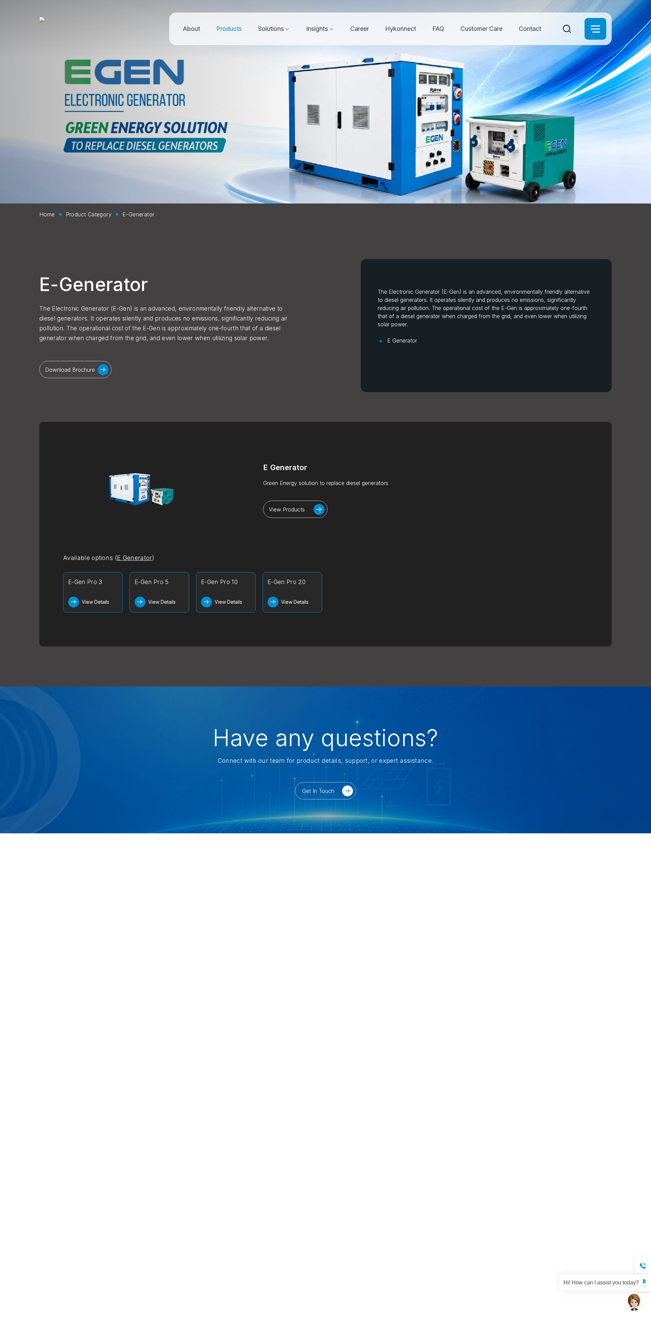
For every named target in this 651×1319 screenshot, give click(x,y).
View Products (287, 509)
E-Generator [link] (138, 214)
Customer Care (481, 29)
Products (229, 29)
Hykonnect (400, 29)
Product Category (89, 214)
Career (359, 29)
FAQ (438, 29)
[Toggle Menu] (595, 29)
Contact (530, 29)
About (191, 29)
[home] (78, 29)
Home (47, 214)
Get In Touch (318, 791)
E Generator (402, 340)
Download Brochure (70, 369)
